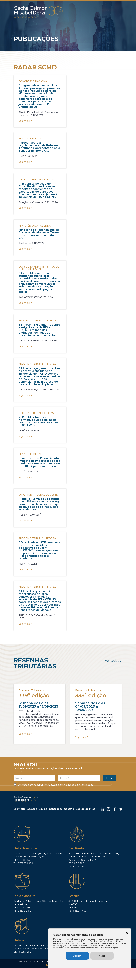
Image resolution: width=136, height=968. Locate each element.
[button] (126, 933)
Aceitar (77, 956)
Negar (102, 956)
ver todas (112, 661)
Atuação (32, 808)
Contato (69, 808)
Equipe (43, 808)
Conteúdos (56, 808)
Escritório (20, 808)
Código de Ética (85, 808)
